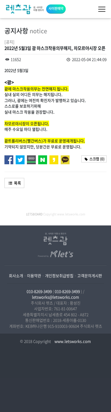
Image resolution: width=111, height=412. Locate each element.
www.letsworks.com (72, 341)
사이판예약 (56, 8)
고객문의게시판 (89, 275)
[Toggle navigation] (101, 9)
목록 (17, 183)
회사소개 (16, 275)
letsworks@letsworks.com (55, 297)
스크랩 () (96, 159)
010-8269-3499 (39, 291)
